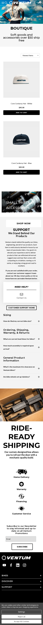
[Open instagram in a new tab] (24, 565)
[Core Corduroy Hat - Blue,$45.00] (21, 139)
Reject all (21, 616)
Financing (21, 501)
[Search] (6, 2)
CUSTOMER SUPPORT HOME (21, 308)
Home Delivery (21, 477)
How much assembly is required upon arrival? (18, 347)
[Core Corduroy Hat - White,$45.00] (21, 80)
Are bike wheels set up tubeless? (16, 377)
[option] (21, 474)
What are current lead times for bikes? (19, 339)
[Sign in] (34, 3)
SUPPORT (7, 587)
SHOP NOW (24, 223)
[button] (21, 308)
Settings (21, 612)
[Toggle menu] (3, 3)
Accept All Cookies (21, 621)
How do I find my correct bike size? (17, 321)
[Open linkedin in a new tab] (17, 565)
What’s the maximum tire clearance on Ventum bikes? (19, 368)
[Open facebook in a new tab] (11, 565)
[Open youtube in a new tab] (4, 565)
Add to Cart (21, 112)
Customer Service (21, 514)
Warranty (21, 489)
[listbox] (30, 55)
